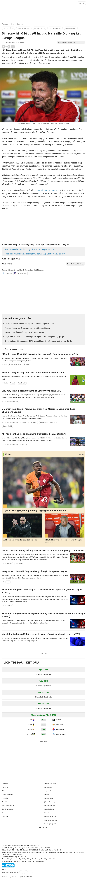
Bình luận (5, 802)
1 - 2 (43, 720)
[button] (4, 47)
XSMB (4, 869)
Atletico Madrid (22, 273)
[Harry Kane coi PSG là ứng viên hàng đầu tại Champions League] (77, 578)
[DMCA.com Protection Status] (8, 867)
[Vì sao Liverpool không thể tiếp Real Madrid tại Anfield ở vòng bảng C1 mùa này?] (77, 558)
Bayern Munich (7, 426)
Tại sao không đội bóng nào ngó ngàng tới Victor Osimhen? (36, 510)
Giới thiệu (47, 813)
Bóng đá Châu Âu (49, 791)
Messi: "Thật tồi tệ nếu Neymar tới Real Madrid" (25, 332)
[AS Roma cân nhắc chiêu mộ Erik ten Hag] (22, 526)
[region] (43, 13)
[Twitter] (26, 872)
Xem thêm (80, 454)
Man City (27, 365)
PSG (8, 582)
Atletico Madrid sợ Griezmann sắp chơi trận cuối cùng (27, 328)
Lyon (30, 720)
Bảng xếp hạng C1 (24, 28)
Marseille (9, 273)
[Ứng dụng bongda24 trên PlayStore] (37, 833)
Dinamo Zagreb (59, 729)
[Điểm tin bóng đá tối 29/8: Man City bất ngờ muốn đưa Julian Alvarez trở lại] (77, 361)
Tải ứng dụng (43, 827)
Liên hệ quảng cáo (50, 824)
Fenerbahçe (58, 720)
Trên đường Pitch (7, 794)
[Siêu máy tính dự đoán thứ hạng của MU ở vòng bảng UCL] (77, 398)
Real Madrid (21, 383)
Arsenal (12, 383)
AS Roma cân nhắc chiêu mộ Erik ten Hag (20, 540)
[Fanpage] (21, 872)
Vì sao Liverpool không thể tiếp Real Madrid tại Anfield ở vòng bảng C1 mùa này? (43, 550)
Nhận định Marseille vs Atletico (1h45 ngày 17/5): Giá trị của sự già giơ (35, 254)
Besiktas (9, 605)
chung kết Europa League (46, 190)
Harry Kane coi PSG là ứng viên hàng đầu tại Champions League (34, 571)
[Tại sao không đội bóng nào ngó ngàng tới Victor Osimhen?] (43, 482)
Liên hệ (4, 877)
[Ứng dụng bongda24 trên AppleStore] (50, 833)
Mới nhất (81, 3)
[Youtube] (30, 872)
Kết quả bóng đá (49, 805)
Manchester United (15, 365)
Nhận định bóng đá (8, 805)
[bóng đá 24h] (43, 3)
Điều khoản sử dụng (50, 816)
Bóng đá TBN (48, 794)
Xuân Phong (7, 264)
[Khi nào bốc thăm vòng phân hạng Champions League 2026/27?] (77, 441)
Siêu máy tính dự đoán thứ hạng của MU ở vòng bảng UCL (31, 391)
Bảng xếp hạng (49, 809)
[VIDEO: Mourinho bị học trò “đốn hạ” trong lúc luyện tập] (64, 526)
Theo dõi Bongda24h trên (66, 42)
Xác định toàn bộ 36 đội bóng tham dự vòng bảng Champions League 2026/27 (41, 634)
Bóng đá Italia (48, 798)
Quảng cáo (13, 877)
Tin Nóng (5, 787)
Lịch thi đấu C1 (8, 28)
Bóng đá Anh (48, 787)
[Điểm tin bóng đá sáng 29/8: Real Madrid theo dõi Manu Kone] (77, 380)
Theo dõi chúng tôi (12, 872)
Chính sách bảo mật (50, 820)
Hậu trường (5, 813)
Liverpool (9, 563)
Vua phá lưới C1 (70, 28)
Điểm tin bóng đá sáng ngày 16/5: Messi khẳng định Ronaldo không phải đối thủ (38, 341)
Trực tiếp (5, 798)
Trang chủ (5, 783)
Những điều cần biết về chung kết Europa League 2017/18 (29, 249)
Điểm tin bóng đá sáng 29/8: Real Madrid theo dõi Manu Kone (33, 372)
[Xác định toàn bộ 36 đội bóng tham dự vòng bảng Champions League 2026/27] (77, 641)
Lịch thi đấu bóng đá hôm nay (53, 802)
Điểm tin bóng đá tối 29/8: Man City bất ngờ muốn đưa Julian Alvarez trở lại (40, 354)
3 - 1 (43, 729)
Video (8, 454)
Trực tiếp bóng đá (55, 28)
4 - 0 (43, 724)
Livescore (5, 816)
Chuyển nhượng (7, 809)
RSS (3, 872)
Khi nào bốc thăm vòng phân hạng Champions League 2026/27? (34, 434)
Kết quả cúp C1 (39, 28)
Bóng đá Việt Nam (50, 783)
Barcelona (43, 422)
